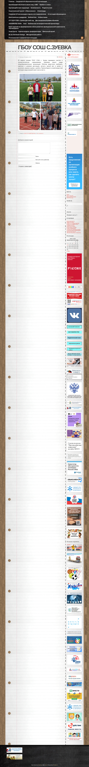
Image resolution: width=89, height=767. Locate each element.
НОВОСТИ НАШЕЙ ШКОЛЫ (29, 133)
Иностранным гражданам (18, 17)
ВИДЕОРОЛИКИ (70, 222)
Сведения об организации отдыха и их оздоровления (27, 14)
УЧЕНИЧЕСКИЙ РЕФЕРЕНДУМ (73, 230)
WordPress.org (70, 197)
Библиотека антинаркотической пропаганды (43, 23)
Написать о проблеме (74, 185)
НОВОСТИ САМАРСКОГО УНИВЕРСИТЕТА (72, 225)
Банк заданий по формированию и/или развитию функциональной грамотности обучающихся (37, 27)
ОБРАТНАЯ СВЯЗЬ (71, 226)
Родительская (47, 8)
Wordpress (55, 765)
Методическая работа (33, 34)
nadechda (60, 56)
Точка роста (13, 31)
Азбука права (42, 17)
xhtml (46, 765)
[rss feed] (82, 38)
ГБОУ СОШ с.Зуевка (44, 47)
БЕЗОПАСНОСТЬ (71, 221)
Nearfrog (40, 765)
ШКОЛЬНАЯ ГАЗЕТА (71, 231)
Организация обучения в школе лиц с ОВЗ (23, 4)
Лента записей (70, 195)
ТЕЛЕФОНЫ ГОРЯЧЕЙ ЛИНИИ (73, 229)
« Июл (68, 251)
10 (67, 245)
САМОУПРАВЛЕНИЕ (71, 228)
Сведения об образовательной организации (31, 1)
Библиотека (32, 17)
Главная (11, 1)
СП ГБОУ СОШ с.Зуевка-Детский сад (21, 20)
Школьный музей (49, 31)
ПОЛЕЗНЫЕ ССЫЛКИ (71, 227)
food (24, 23)
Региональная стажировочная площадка (23, 38)
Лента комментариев (71, 196)
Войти (68, 194)
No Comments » (40, 133)
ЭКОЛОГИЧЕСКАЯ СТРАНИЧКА (74, 232)
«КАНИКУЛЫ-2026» (15, 23)
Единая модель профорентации (30, 31)
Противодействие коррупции (19, 8)
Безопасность (36, 8)
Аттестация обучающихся (57, 14)
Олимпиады (41, 11)
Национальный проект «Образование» (22, 11)
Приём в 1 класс (45, 4)
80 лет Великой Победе (17, 34)
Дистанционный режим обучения (47, 20)
